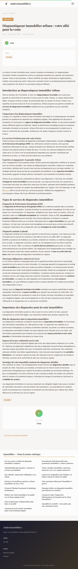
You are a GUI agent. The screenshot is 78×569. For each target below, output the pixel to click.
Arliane (6, 190)
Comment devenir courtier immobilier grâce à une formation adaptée (18, 509)
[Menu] (73, 3)
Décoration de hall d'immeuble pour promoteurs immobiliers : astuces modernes (57, 462)
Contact (6, 556)
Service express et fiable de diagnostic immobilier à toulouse (18, 462)
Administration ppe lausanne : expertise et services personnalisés (20, 469)
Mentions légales (8, 553)
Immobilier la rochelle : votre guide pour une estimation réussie (56, 505)
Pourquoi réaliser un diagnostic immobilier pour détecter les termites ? (57, 489)
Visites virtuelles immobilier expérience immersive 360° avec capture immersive (56, 469)
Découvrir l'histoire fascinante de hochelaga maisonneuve (20, 489)
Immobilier (12, 13)
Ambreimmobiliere (20, 3)
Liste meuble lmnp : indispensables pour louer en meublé (19, 503)
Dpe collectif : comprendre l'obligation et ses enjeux (20, 476)
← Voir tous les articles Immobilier (15, 435)
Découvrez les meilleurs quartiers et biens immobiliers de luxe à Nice (20, 482)
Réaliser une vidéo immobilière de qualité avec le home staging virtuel (20, 496)
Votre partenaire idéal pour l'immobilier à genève (57, 482)
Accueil (4, 13)
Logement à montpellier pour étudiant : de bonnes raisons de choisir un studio (57, 476)
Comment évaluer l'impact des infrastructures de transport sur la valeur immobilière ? (56, 497)
